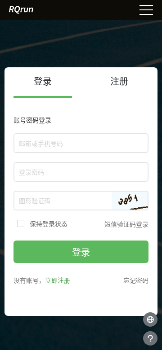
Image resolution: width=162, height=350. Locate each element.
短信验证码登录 (126, 224)
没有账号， (42, 280)
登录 (81, 252)
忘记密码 (135, 280)
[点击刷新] (130, 201)
